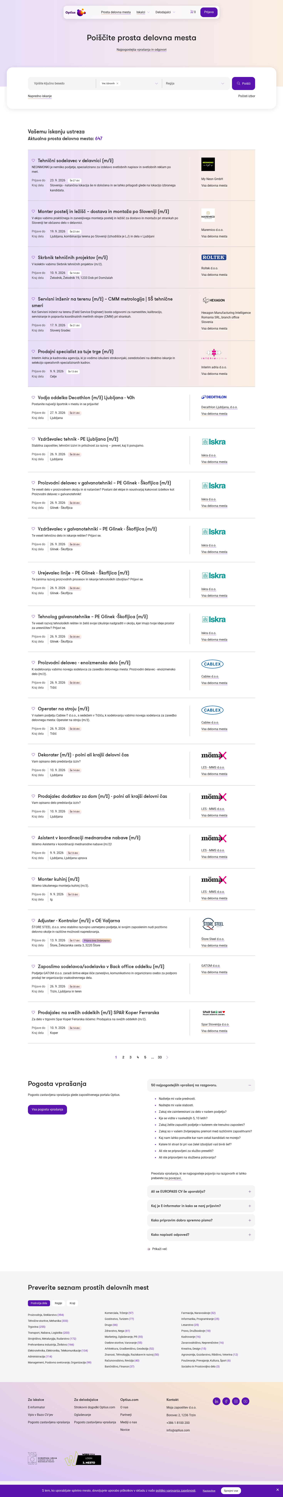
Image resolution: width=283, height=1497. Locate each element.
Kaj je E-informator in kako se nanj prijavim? (186, 1206)
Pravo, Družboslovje (193, 1330)
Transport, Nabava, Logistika (45, 1332)
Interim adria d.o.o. (214, 367)
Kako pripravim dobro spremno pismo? (182, 1220)
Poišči (245, 83)
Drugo (108, 1324)
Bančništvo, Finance (117, 1366)
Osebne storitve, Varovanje (121, 1342)
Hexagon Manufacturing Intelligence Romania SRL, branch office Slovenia (226, 317)
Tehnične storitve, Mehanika (44, 1320)
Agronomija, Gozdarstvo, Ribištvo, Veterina (206, 1354)
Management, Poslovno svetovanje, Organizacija (57, 1362)
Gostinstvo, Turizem (116, 1318)
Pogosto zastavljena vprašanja (49, 1422)
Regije (58, 1303)
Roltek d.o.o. (209, 268)
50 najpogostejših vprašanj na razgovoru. (184, 1085)
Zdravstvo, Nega (114, 1330)
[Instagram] (236, 1401)
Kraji (72, 1303)
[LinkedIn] (216, 1401)
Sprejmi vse (231, 1490)
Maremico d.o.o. (212, 230)
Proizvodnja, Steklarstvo (42, 1314)
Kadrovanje (188, 1336)
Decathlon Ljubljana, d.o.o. (219, 407)
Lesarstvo (187, 1324)
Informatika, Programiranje (197, 1318)
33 (160, 1057)
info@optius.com (178, 1430)
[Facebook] (226, 1401)
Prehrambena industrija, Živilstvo (47, 1344)
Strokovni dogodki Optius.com (94, 1407)
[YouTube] (245, 1401)
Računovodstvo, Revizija (119, 1360)
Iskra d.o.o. (208, 455)
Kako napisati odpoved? (170, 1234)
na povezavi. (173, 1178)
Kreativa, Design (191, 1348)
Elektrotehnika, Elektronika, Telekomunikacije (54, 1350)
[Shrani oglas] (33, 161)
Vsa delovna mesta (214, 185)
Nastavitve (209, 1490)
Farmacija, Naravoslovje (196, 1312)
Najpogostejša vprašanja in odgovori (142, 49)
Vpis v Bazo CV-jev (40, 1415)
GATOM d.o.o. (210, 965)
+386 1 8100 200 (178, 1423)
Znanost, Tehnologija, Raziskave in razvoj (129, 1354)
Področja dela (39, 1303)
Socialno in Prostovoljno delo (198, 1366)
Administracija (36, 1356)
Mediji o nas (128, 1422)
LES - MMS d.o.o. (213, 767)
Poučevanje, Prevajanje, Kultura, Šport (204, 1360)
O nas (124, 1407)
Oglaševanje (82, 1415)
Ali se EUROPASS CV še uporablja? (178, 1191)
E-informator (36, 1407)
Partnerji (126, 1415)
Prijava (209, 12)
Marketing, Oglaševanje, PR (121, 1336)
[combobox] (129, 83)
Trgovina (33, 1326)
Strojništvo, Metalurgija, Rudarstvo (48, 1338)
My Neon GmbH (212, 179)
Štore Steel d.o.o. (212, 939)
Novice (125, 1430)
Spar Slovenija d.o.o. (215, 1024)
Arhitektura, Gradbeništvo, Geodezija (126, 1348)
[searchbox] (195, 83)
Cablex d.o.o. (210, 676)
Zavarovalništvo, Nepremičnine (199, 1342)
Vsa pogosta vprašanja (47, 1109)
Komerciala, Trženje (116, 1312)
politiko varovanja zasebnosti (175, 1490)
